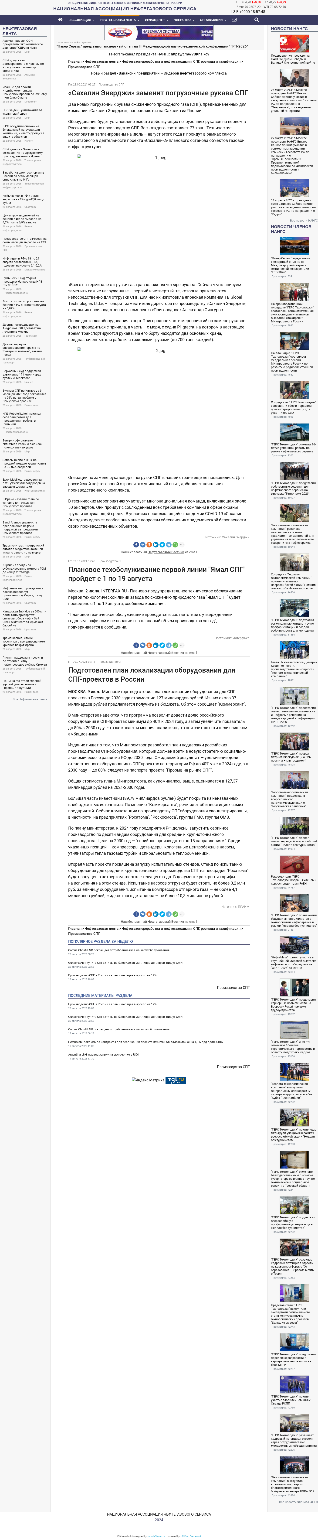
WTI (266, 7)
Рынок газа (31, 405)
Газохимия (30, 335)
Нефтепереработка (16, 292)
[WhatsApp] (175, 544)
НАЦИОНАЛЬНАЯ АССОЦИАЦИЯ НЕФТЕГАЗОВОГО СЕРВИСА (159, 1514)
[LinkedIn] (156, 544)
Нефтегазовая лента (101, 61)
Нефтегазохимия (34, 490)
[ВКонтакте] (142, 544)
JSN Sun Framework (190, 1536)
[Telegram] (169, 544)
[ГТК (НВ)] (159, 32)
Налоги (28, 140)
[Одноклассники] (149, 544)
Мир (27, 51)
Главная (74, 61)
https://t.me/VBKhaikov (190, 54)
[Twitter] (162, 544)
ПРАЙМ (243, 907)
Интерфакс (241, 638)
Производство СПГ (84, 67)
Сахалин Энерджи (235, 537)
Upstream (30, 206)
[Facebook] (136, 544)
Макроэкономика (34, 269)
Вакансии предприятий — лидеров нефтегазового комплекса (173, 73)
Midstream (30, 101)
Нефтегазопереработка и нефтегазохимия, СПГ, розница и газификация (181, 61)
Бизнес (28, 382)
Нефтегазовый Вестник (166, 552)
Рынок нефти (32, 471)
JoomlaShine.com (156, 1536)
